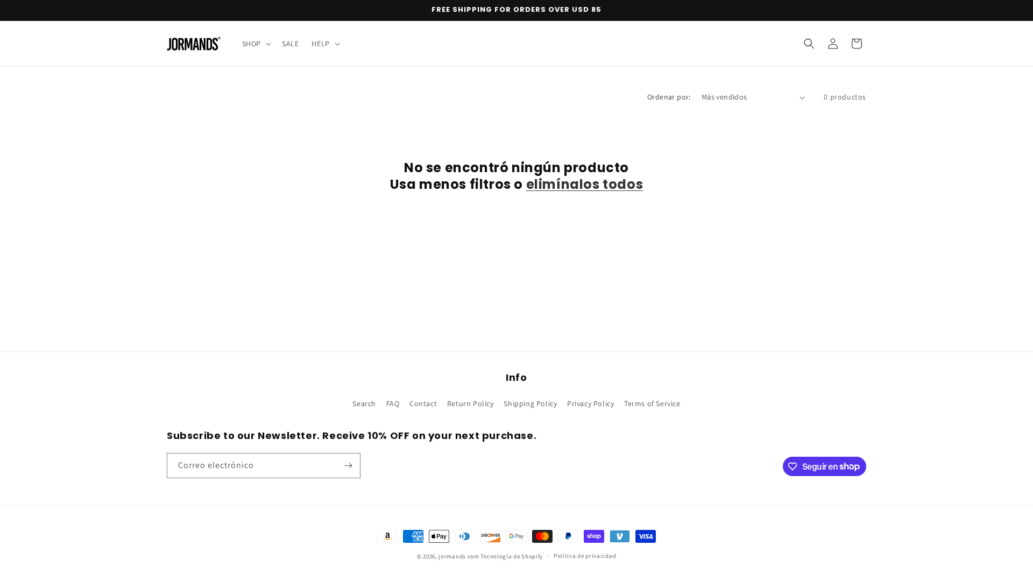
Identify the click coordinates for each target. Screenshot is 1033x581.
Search (364, 403)
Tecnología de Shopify (511, 556)
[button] (255, 43)
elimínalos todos (584, 184)
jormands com (458, 556)
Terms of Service (652, 403)
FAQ (393, 403)
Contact (423, 403)
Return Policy (470, 403)
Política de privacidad (585, 555)
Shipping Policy (530, 403)
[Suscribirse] (348, 465)
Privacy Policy (590, 403)
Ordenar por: (669, 97)
